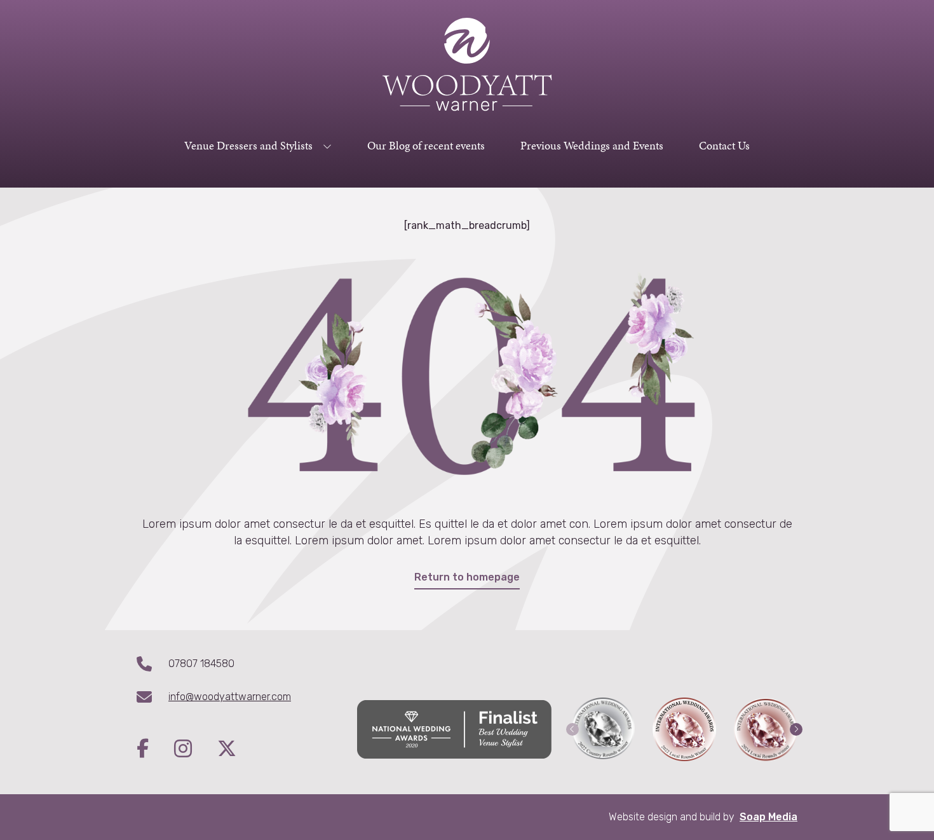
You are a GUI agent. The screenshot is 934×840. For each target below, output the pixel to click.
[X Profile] (226, 750)
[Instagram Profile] (195, 749)
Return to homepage (467, 577)
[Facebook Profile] (155, 750)
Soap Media (768, 817)
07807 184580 (201, 664)
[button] (572, 729)
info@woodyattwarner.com (229, 697)
